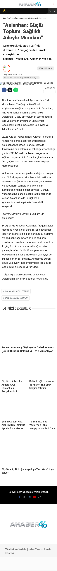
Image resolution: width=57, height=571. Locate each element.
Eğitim (8, 105)
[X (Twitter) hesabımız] (15, 566)
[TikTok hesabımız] (37, 566)
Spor (7, 56)
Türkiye (8, 81)
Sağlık (8, 68)
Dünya (8, 50)
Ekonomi (9, 37)
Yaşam (8, 99)
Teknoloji (10, 74)
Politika (9, 44)
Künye (8, 124)
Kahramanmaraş (14, 25)
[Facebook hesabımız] (7, 566)
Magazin (9, 62)
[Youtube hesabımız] (30, 566)
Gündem (9, 31)
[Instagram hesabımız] (22, 566)
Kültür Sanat (12, 111)
